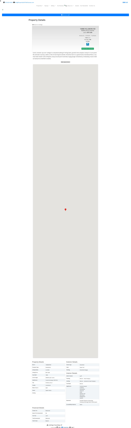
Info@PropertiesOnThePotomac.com (24, 2)
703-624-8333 (9, 2)
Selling (53, 5)
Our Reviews (60, 5)
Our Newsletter (84, 5)
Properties (39, 5)
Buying (46, 5)
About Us (70, 5)
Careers (77, 5)
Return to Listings (37, 24)
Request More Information (87, 48)
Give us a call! (66, 15)
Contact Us (92, 5)
